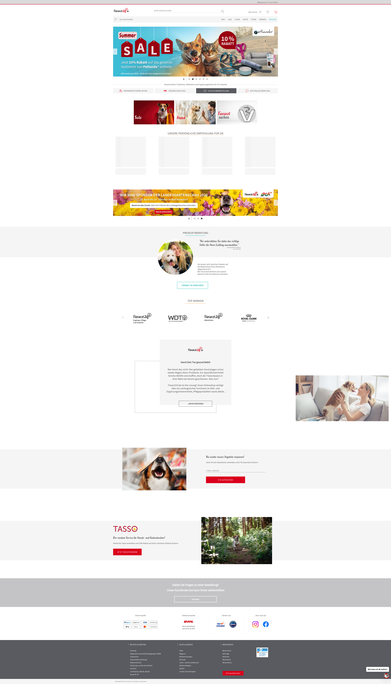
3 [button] (196, 79)
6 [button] (207, 79)
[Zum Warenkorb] (275, 12)
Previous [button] (115, 52)
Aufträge (226, 654)
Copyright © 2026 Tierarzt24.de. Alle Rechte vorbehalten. (131, 681)
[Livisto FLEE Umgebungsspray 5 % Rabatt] (195, 52)
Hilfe (181, 651)
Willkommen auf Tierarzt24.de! (267, 2)
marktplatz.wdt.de (137, 671)
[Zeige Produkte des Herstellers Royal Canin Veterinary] (249, 325)
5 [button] (203, 79)
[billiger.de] (220, 624)
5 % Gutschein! (225, 480)
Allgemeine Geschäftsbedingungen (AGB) (145, 654)
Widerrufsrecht (135, 663)
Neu (223, 19)
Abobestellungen (185, 657)
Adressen (226, 657)
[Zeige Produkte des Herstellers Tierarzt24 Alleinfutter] (213, 325)
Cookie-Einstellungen (187, 671)
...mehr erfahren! (196, 403)
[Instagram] (255, 624)
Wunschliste (227, 663)
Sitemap (133, 651)
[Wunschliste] (268, 12)
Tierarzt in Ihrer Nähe (192, 285)
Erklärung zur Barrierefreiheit (141, 665)
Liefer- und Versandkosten (189, 663)
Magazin (272, 19)
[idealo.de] (233, 624)
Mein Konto (227, 651)
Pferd (253, 19)
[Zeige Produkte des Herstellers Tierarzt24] (142, 325)
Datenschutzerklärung (138, 660)
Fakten (182, 668)
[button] (183, 79)
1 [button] (189, 79)
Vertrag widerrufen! (233, 673)
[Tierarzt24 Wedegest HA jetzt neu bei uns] (195, 202)
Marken (262, 19)
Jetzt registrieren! (127, 552)
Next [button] (276, 52)
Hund (237, 19)
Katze (245, 19)
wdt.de (147, 671)
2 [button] (193, 79)
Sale (230, 19)
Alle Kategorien (126, 19)
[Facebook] (266, 624)
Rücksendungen (185, 665)
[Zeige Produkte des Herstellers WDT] (177, 328)
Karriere (133, 668)
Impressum (134, 657)
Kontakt (195, 599)
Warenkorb (227, 660)
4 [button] (200, 79)
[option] (195, 52)
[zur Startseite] (121, 11)
